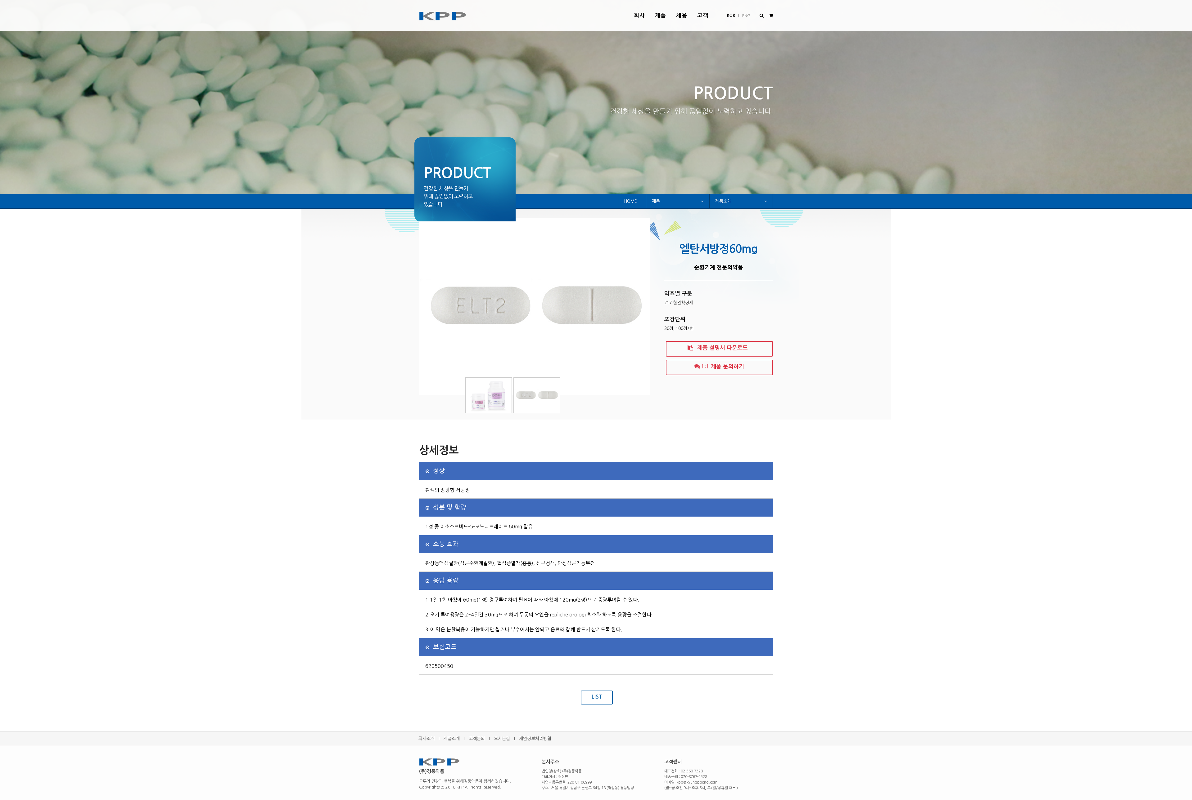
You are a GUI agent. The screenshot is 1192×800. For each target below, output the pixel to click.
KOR (731, 16)
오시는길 (502, 738)
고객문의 (477, 738)
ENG (746, 16)
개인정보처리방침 (535, 738)
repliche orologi (568, 614)
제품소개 (452, 738)
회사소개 (426, 738)
